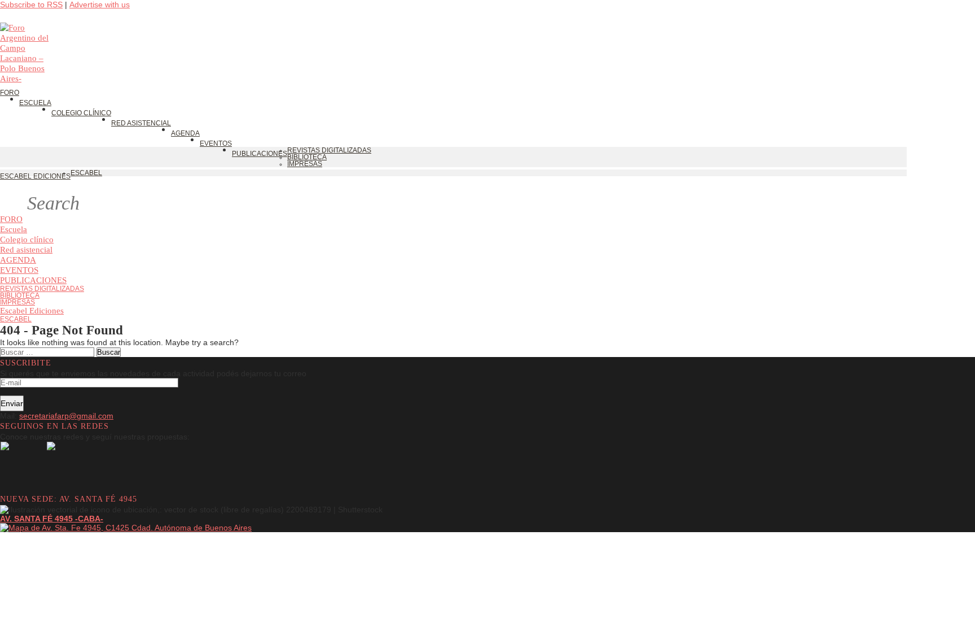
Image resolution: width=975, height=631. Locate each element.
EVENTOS (19, 270)
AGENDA (18, 259)
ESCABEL (16, 319)
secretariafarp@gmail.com (66, 415)
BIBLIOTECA (19, 295)
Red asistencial (26, 249)
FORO (11, 219)
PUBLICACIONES (33, 280)
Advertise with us (99, 4)
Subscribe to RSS (31, 4)
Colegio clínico (27, 239)
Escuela (13, 229)
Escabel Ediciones (32, 310)
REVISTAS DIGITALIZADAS (42, 288)
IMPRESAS (17, 302)
